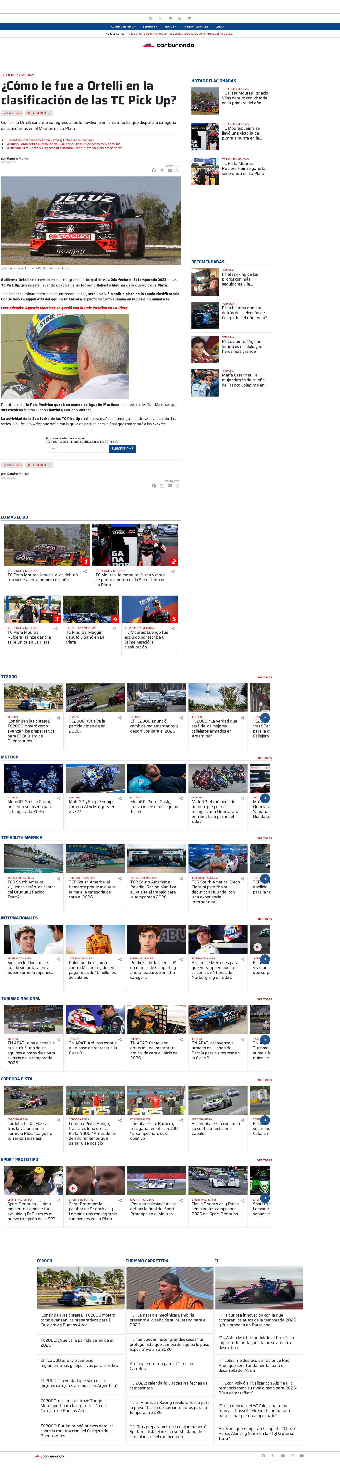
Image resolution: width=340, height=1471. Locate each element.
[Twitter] (160, 18)
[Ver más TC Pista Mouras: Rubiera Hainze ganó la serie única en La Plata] (205, 171)
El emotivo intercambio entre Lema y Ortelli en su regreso (50, 140)
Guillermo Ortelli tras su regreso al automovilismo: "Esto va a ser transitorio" (64, 148)
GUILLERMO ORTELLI (38, 113)
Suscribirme (122, 448)
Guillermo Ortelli (12, 113)
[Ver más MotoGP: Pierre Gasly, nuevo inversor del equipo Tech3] (156, 778)
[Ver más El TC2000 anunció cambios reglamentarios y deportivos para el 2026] (156, 697)
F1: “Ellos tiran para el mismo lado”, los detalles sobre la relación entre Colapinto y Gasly (180, 34)
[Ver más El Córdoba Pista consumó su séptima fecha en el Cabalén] (218, 1100)
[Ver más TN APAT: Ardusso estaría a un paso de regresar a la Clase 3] (95, 1019)
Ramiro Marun (18, 158)
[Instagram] (180, 18)
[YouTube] (170, 18)
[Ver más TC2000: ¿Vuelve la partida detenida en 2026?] (95, 697)
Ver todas (264, 677)
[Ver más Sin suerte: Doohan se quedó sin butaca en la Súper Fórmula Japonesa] (33, 939)
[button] (123, 26)
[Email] (189, 18)
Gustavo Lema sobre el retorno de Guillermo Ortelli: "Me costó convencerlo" (63, 144)
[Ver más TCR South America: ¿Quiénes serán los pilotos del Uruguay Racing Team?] (33, 858)
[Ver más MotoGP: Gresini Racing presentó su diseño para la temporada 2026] (33, 778)
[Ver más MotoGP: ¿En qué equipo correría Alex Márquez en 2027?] (95, 778)
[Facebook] (151, 18)
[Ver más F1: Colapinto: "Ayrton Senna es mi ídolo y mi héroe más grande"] (205, 349)
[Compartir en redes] (85, 571)
